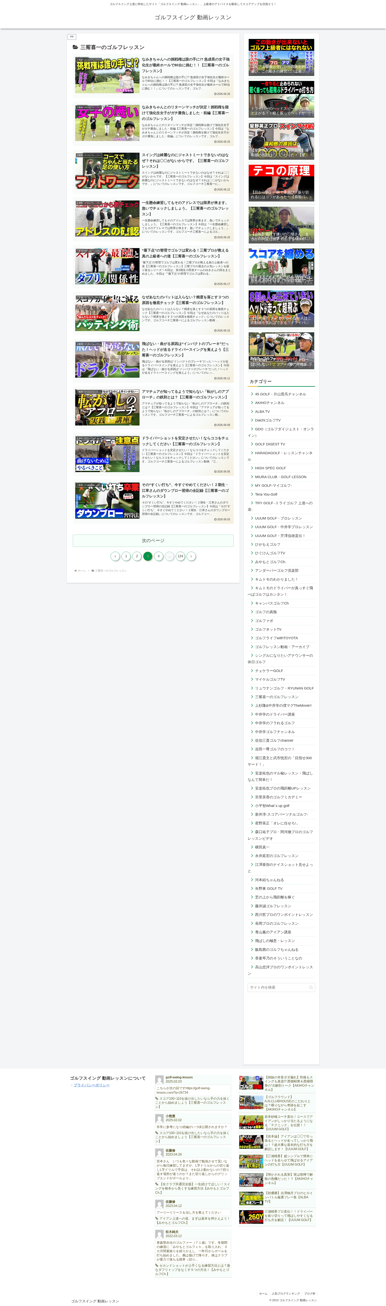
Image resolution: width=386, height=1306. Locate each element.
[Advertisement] (281, 1027)
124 (180, 556)
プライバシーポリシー (92, 1085)
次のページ (153, 540)
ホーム (263, 1293)
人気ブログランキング (286, 1293)
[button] (311, 987)
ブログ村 (309, 1293)
